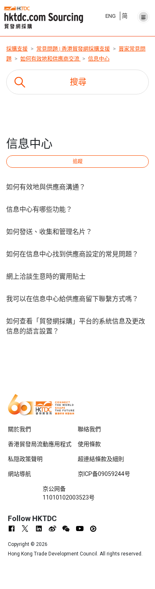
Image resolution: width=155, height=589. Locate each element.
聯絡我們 (89, 429)
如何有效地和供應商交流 (50, 59)
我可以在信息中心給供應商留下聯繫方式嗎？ (72, 299)
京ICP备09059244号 (104, 474)
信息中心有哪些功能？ (39, 209)
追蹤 (78, 161)
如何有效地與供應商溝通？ (46, 187)
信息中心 (99, 59)
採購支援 (17, 49)
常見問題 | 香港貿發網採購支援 (73, 49)
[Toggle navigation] (143, 14)
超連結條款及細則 (101, 459)
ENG (110, 15)
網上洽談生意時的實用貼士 (46, 276)
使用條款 (89, 444)
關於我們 (19, 429)
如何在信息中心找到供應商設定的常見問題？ (72, 254)
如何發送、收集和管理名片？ (49, 232)
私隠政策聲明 (25, 459)
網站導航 (19, 474)
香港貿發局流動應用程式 (40, 444)
